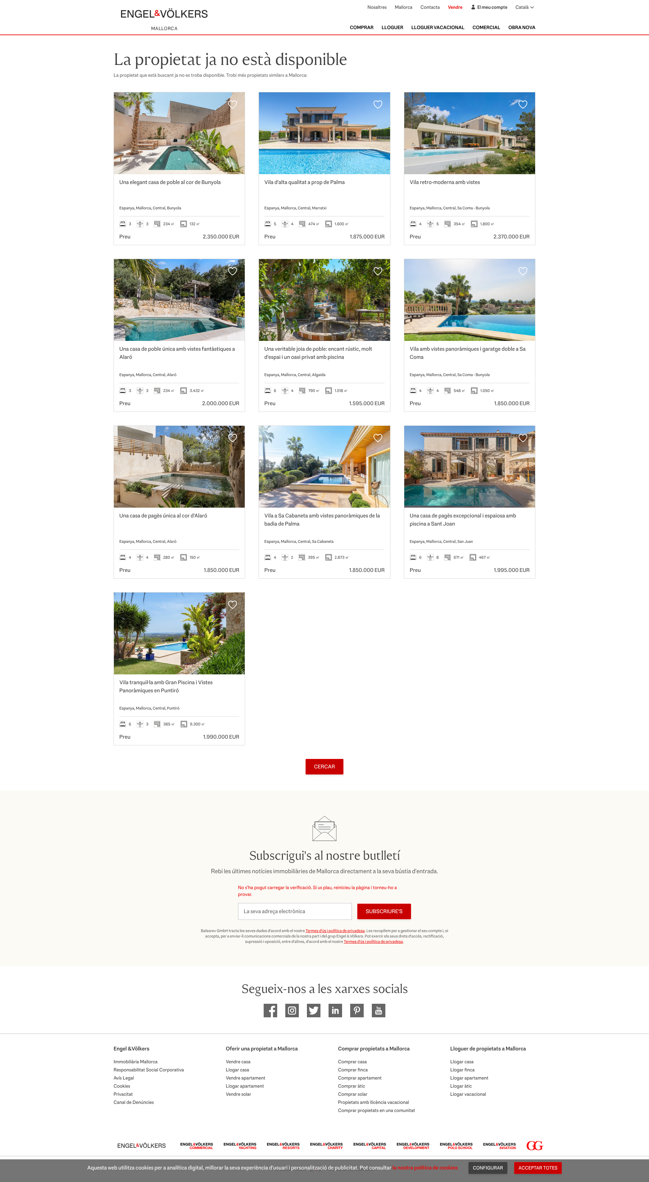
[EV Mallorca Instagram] (292, 1010)
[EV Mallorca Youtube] (378, 1010)
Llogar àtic (461, 1086)
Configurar (488, 1168)
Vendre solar (238, 1094)
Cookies (122, 1086)
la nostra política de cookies (425, 1167)
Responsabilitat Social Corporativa (149, 1070)
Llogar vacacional (468, 1094)
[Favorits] (232, 104)
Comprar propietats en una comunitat (376, 1110)
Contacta (430, 7)
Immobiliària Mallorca (136, 1062)
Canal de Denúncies (134, 1102)
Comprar (362, 27)
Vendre (455, 7)
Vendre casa (238, 1062)
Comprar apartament (360, 1078)
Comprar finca (353, 1070)
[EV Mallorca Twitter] (313, 1010)
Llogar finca (462, 1070)
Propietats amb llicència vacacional (373, 1102)
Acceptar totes (538, 1168)
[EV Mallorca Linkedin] (335, 1010)
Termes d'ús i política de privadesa (335, 930)
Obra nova (521, 27)
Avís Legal (124, 1078)
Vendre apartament (245, 1078)
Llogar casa (237, 1070)
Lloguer (392, 27)
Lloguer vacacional (437, 27)
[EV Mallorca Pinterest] (357, 1010)
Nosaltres (377, 7)
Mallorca (403, 7)
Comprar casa (352, 1062)
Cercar (324, 766)
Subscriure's (384, 911)
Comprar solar (352, 1094)
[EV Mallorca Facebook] (270, 1010)
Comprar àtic (351, 1086)
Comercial (486, 27)
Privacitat (123, 1094)
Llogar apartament (245, 1086)
